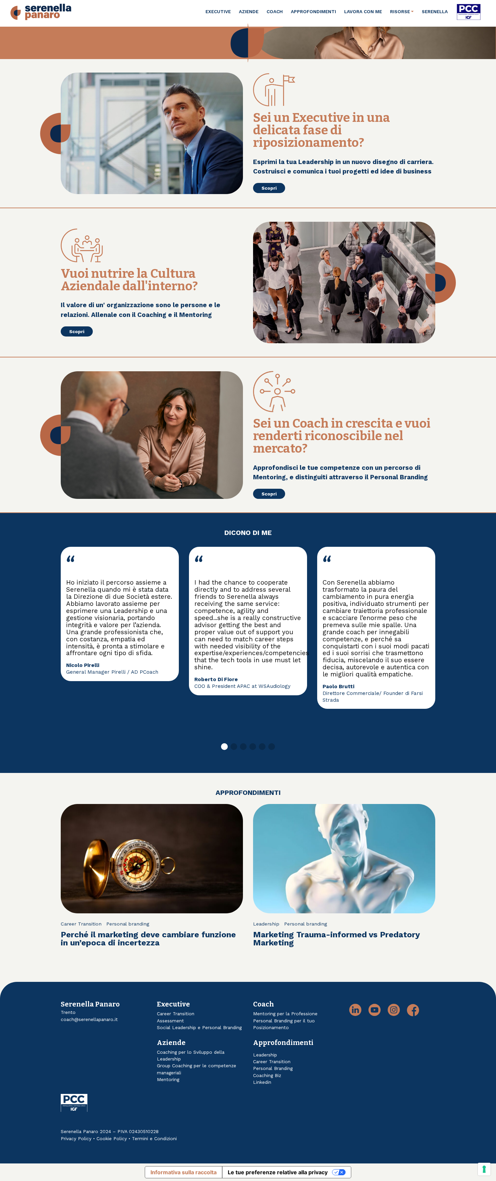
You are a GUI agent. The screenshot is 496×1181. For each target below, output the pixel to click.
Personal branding (127, 924)
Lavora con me (363, 11)
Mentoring (168, 1079)
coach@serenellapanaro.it (89, 1019)
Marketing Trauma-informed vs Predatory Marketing (336, 938)
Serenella (435, 11)
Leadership (266, 924)
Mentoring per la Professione (285, 1013)
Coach (275, 11)
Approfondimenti (313, 11)
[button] (224, 746)
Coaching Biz (267, 1075)
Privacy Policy (76, 1138)
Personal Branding (273, 1068)
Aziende (248, 11)
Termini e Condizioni (154, 1138)
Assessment (170, 1020)
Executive (218, 11)
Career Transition (81, 924)
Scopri (269, 188)
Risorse (400, 11)
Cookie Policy (112, 1138)
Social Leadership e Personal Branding (199, 1027)
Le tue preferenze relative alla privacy (278, 1172)
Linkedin (262, 1082)
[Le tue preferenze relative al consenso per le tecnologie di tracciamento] (484, 1169)
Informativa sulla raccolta (183, 1172)
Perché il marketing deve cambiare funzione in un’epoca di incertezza (148, 938)
